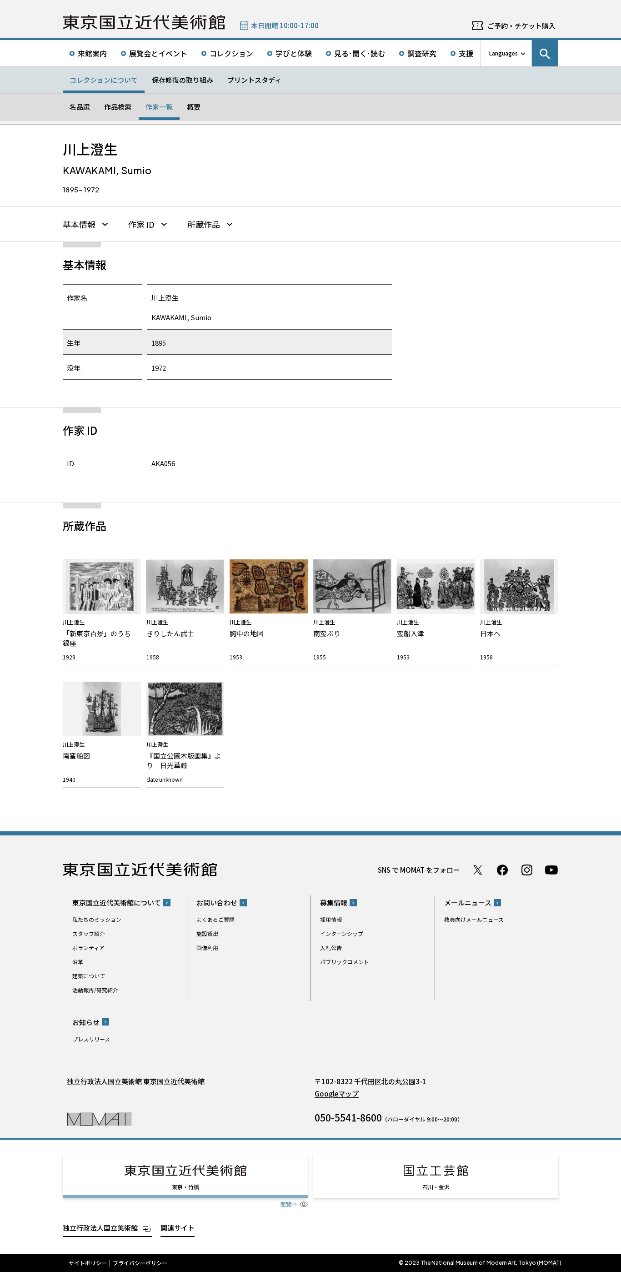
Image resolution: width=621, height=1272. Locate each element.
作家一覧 (159, 106)
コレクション (231, 53)
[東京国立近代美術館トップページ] (144, 22)
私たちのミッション (96, 919)
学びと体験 (293, 53)
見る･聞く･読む (359, 53)
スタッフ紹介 (88, 933)
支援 (466, 53)
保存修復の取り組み (182, 80)
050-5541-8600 (348, 1117)
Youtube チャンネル (551, 870)
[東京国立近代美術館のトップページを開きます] (99, 1118)
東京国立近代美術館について (116, 902)
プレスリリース (91, 1039)
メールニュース (467, 902)
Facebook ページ (502, 870)
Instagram (527, 870)
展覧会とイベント (158, 53)
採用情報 (331, 919)
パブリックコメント (344, 961)
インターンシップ (341, 933)
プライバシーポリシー (140, 1263)
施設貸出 (207, 933)
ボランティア (88, 947)
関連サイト (177, 1227)
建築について (88, 976)
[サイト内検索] (545, 53)
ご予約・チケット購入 (521, 25)
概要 (193, 106)
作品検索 (117, 106)
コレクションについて (104, 80)
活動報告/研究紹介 (95, 990)
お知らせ (86, 1022)
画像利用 (207, 947)
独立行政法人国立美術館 (100, 1227)
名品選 (80, 106)
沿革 (77, 961)
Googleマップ (337, 1093)
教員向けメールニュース (474, 919)
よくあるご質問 (215, 919)
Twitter (478, 870)
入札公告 (331, 947)
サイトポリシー (88, 1263)
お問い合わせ (216, 902)
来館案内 (92, 53)
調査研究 (421, 53)
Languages (503, 53)
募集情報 (333, 902)
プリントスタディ (254, 80)
